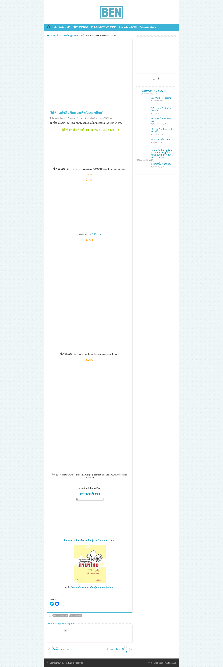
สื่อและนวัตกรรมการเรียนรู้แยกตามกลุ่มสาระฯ (92, 587)
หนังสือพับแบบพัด (76, 615)
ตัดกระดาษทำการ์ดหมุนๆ (62, 648)
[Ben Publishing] (111, 12)
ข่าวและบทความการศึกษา (103, 27)
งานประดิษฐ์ (78, 35)
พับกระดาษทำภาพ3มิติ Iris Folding (117, 649)
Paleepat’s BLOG (148, 27)
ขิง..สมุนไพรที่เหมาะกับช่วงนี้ (162, 130)
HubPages (96, 234)
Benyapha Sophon (58, 118)
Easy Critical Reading (161, 98)
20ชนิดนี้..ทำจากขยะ (161, 164)
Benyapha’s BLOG (128, 27)
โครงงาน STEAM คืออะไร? (153, 91)
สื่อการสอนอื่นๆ (80, 27)
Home (48, 26)
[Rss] (154, 79)
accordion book (60, 615)
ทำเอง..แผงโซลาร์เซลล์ (162, 140)
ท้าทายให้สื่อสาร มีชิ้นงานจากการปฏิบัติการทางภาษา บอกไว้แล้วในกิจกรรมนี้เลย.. (162, 153)
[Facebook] (158, 79)
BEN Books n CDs (62, 27)
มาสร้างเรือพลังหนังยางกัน (162, 119)
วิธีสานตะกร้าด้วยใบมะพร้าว (161, 109)
